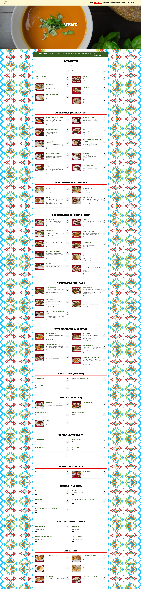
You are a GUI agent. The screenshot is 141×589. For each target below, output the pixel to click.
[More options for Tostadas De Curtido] (104, 69)
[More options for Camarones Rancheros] (67, 345)
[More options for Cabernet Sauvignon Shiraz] (67, 537)
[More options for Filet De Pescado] (67, 334)
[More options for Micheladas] (67, 500)
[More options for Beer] (67, 491)
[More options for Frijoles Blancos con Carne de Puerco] (67, 312)
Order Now (98, 2)
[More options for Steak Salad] (67, 386)
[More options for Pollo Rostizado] (104, 198)
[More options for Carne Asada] (67, 231)
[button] (52, 70)
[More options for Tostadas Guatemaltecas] (67, 69)
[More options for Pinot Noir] (104, 526)
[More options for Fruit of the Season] (104, 413)
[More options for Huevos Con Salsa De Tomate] (67, 118)
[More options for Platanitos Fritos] (104, 77)
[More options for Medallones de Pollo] (104, 556)
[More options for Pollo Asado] (104, 187)
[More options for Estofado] (104, 254)
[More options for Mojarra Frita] (67, 355)
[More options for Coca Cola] (104, 455)
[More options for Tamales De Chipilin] (67, 77)
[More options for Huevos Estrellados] (104, 118)
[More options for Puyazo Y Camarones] (104, 346)
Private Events (115, 2)
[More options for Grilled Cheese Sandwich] (104, 566)
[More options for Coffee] (67, 472)
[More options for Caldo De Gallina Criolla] (67, 187)
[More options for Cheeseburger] (67, 577)
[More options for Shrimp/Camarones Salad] (104, 378)
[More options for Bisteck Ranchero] (104, 232)
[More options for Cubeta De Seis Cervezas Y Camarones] (67, 509)
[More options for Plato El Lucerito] (67, 288)
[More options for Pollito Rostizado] (67, 556)
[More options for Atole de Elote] (104, 472)
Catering (106, 2)
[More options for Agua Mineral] (67, 448)
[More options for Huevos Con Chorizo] (67, 129)
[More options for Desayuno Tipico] (104, 154)
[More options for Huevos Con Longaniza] (67, 153)
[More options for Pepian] (67, 198)
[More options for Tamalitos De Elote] (67, 95)
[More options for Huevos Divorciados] (67, 165)
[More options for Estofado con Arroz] (67, 566)
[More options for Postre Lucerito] (104, 402)
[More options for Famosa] (104, 491)
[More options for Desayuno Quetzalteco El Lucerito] (67, 141)
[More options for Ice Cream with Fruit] (67, 413)
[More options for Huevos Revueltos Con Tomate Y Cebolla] (104, 140)
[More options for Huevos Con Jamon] (104, 128)
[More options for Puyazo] (67, 241)
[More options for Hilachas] (67, 264)
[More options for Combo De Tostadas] (104, 98)
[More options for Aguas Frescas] (67, 440)
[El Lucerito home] (6, 2)
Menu (92, 2)
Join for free (97, 55)
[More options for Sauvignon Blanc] (104, 537)
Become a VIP (125, 2)
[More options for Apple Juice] (104, 448)
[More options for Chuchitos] (104, 88)
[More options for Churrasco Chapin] (104, 242)
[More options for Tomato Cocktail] (67, 455)
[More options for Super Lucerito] (104, 288)
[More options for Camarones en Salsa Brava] (104, 358)
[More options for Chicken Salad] (67, 378)
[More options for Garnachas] (67, 84)
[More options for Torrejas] (67, 421)
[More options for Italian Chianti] (67, 526)
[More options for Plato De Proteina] (104, 165)
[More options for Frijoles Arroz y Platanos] (104, 577)
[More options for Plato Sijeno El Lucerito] (67, 252)
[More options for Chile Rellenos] (104, 266)
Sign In (132, 2)
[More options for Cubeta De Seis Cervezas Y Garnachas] (104, 500)
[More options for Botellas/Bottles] (104, 440)
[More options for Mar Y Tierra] (104, 334)
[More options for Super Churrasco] (67, 300)
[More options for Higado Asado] (67, 220)
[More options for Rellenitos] (67, 402)
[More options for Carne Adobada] (104, 301)
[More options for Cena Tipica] (104, 220)
